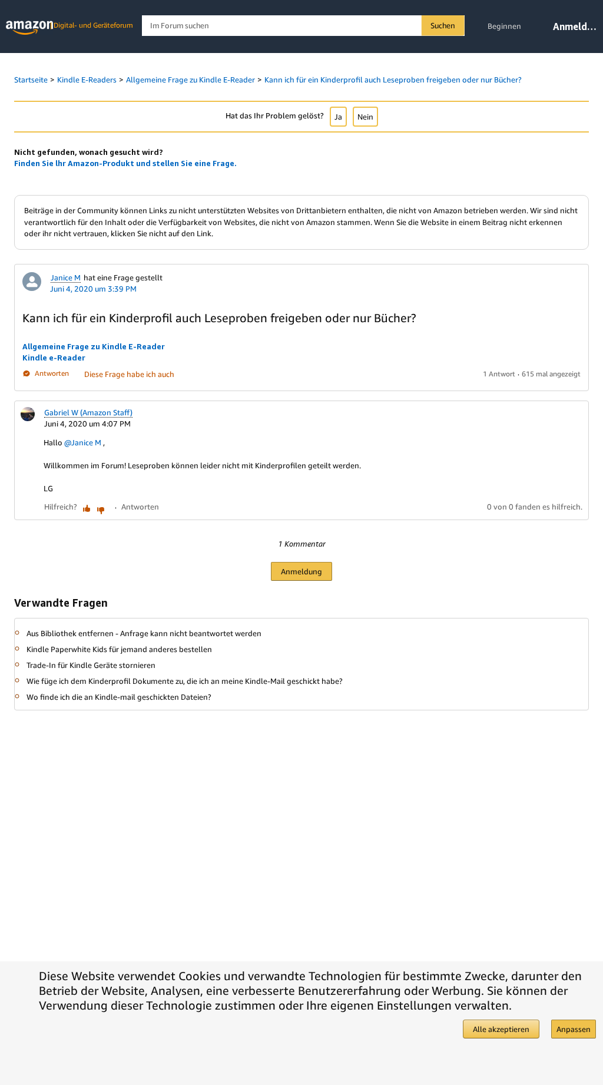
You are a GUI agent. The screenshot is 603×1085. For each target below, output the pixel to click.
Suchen (442, 25)
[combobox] (303, 25)
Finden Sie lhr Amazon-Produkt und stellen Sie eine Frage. (125, 163)
